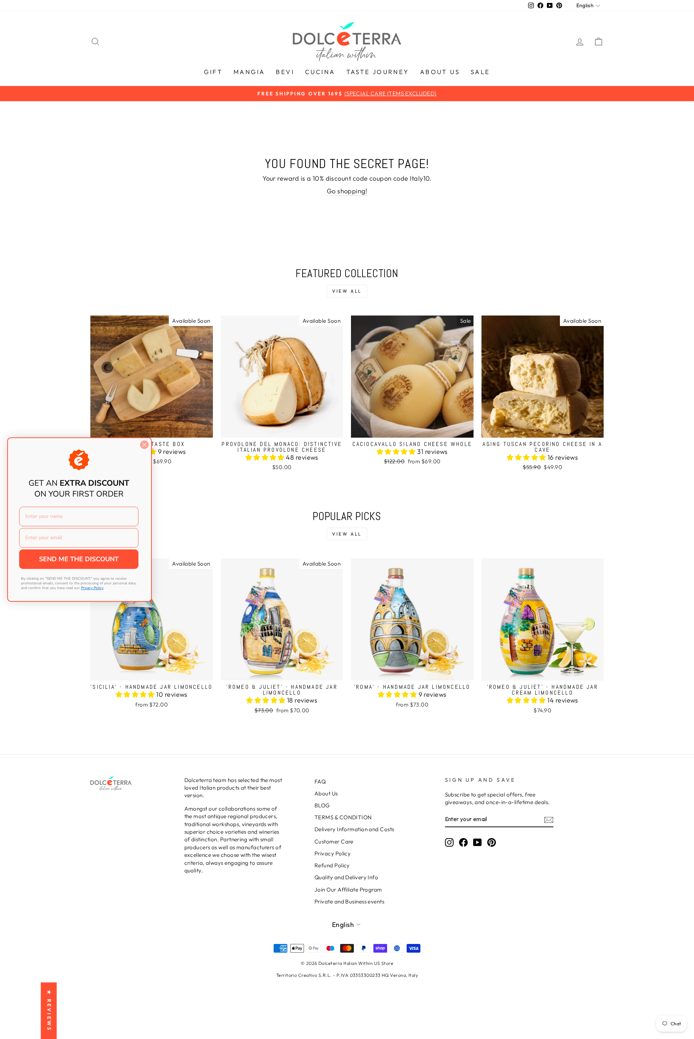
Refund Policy (332, 865)
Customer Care (334, 841)
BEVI (285, 72)
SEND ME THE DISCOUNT (79, 559)
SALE (480, 72)
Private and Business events (349, 901)
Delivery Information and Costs (354, 829)
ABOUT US (440, 72)
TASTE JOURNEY (377, 72)
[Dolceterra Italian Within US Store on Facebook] (463, 842)
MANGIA (249, 72)
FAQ (320, 781)
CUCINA (320, 72)
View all (347, 291)
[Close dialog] (144, 444)
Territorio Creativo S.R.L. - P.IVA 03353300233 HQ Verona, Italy (347, 975)
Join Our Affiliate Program (348, 889)
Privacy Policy (332, 853)
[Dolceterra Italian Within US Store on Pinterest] (491, 842)
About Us (326, 793)
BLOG (322, 805)
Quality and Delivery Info (346, 877)
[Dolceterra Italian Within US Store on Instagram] (449, 842)
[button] (265, 457)
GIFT (213, 72)
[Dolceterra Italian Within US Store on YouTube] (477, 842)
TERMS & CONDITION (343, 817)
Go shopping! (347, 191)
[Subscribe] (548, 819)
